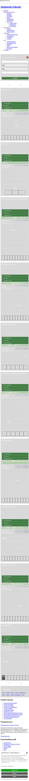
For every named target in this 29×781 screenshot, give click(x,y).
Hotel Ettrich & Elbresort (8, 506)
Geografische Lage (8, 108)
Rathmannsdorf (22, 692)
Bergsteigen (10, 22)
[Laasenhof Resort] (15, 631)
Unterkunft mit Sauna (9, 710)
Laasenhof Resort (6, 625)
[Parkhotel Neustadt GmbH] (15, 332)
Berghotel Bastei (6, 440)
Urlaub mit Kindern (8, 704)
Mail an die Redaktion (12, 47)
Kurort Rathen (7, 745)
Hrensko (12, 692)
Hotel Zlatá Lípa (6, 89)
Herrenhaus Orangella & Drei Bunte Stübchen (14, 373)
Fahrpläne (9, 44)
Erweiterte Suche (7, 75)
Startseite (6, 10)
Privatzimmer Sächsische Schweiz (12, 715)
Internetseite (6, 105)
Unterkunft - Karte (8, 711)
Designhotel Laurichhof (8, 264)
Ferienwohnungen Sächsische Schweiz (13, 714)
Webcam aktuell (11, 31)
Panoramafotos (10, 30)
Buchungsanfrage (7, 103)
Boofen (8, 17)
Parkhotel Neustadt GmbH (9, 324)
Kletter (3, 692)
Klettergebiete (13, 23)
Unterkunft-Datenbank (12, 34)
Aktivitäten (9, 16)
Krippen (3, 694)
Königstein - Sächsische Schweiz (12, 744)
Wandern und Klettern (9, 12)
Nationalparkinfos (11, 41)
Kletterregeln (13, 26)
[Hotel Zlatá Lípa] (15, 97)
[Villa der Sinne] (15, 149)
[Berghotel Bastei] (15, 448)
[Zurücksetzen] (27, 57)
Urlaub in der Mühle (9, 706)
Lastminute (9, 37)
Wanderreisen (10, 20)
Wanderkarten (10, 19)
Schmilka (12, 694)
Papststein (17, 692)
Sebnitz (5, 748)
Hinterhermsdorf (18, 694)
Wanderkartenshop (5, 736)
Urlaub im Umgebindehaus (10, 707)
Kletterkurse (13, 24)
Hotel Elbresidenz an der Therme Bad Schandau (15, 199)
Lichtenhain (8, 692)
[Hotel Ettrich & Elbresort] (15, 514)
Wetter (8, 46)
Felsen (23, 694)
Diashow (9, 29)
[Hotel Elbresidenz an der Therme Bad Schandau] (15, 204)
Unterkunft (6, 33)
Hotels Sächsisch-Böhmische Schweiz (13, 713)
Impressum (9, 48)
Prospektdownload (11, 43)
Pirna (5, 749)
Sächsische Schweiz (11, 6)
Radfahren (9, 15)
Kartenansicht (10, 36)
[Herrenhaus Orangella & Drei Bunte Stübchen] (15, 379)
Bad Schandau (7, 742)
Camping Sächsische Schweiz (11, 717)
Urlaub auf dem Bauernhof (10, 703)
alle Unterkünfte (8, 718)
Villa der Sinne (6, 144)
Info (5, 40)
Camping (9, 38)
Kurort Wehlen (7, 747)
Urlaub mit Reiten (8, 708)
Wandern (9, 13)
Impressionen (7, 27)
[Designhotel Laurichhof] (15, 270)
